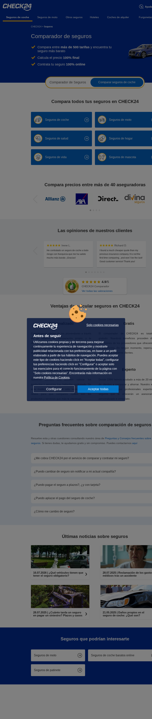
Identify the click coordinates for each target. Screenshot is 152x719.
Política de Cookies (57, 377)
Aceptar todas (98, 389)
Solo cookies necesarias (102, 325)
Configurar (54, 389)
